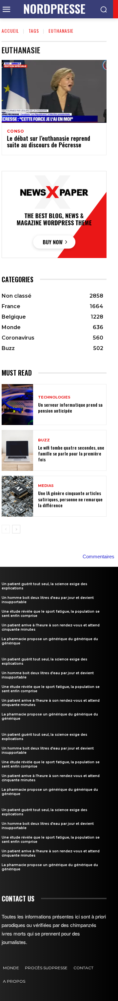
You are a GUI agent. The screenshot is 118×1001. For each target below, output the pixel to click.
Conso (15, 131)
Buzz (44, 440)
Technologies (54, 397)
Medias (46, 486)
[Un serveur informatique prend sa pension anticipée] (17, 404)
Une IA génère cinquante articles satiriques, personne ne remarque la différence (70, 499)
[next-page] (16, 529)
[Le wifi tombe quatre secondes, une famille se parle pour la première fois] (17, 450)
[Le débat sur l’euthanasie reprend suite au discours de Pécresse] (54, 91)
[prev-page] (6, 529)
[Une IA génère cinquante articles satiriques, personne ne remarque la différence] (17, 496)
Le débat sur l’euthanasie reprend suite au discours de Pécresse (48, 141)
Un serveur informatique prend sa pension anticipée (70, 407)
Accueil (10, 30)
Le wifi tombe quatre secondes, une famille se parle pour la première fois (71, 453)
